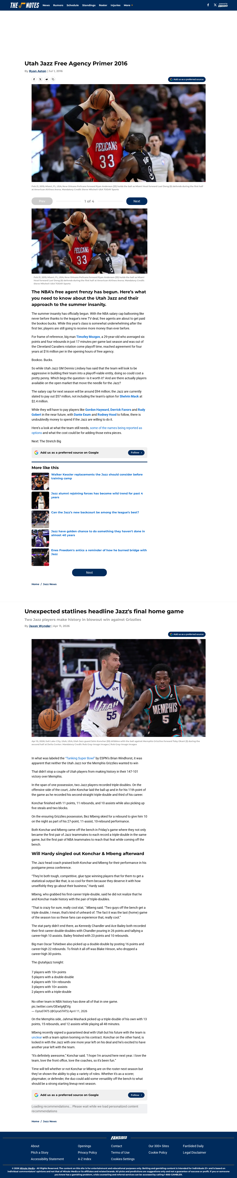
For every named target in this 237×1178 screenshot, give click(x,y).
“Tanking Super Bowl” (80, 758)
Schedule (73, 5)
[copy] (53, 79)
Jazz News (49, 584)
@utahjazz (45, 962)
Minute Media (27, 1168)
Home (35, 584)
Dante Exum (82, 414)
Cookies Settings (123, 1159)
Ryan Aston (37, 71)
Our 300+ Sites (159, 1146)
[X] (215, 5)
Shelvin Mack (129, 396)
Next (136, 201)
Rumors (58, 5)
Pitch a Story (39, 1152)
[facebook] (208, 5)
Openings (84, 1146)
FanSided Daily (193, 1146)
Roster (103, 5)
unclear (37, 1037)
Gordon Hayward (97, 409)
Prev (42, 201)
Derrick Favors (120, 409)
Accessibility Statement (47, 1159)
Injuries (115, 5)
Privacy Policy (87, 1152)
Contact (116, 1146)
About (35, 1146)
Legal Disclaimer (194, 1152)
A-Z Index (84, 1159)
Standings (88, 5)
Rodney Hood (107, 414)
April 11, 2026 (78, 1011)
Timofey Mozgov (88, 337)
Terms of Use (120, 1152)
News (46, 5)
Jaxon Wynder (40, 626)
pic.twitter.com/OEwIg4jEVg (51, 1006)
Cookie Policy (158, 1152)
